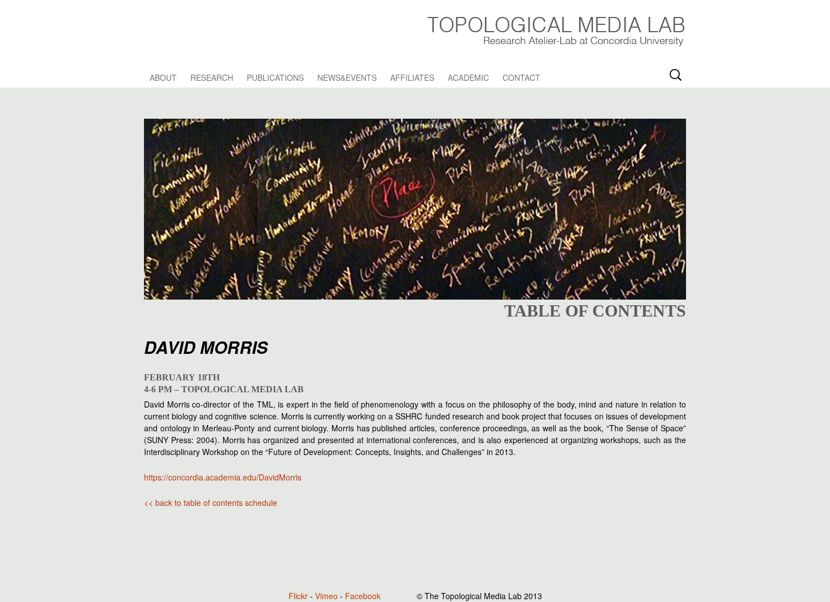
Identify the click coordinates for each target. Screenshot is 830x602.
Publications (275, 77)
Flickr (298, 595)
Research (211, 77)
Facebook (363, 595)
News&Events (347, 77)
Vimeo (326, 595)
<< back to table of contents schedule (210, 502)
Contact (521, 77)
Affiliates (412, 77)
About (163, 77)
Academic (468, 77)
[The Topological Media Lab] (555, 29)
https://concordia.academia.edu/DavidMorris (223, 477)
